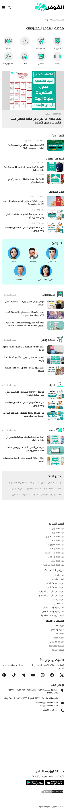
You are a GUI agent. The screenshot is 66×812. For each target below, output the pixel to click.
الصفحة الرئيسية (58, 20)
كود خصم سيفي (57, 540)
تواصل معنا (59, 634)
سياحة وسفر (48, 339)
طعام (52, 430)
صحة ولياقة (34, 482)
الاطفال (51, 482)
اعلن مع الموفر (57, 629)
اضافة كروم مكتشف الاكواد (52, 615)
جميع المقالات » (9, 294)
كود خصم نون (58, 528)
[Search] (9, 7)
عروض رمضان (58, 599)
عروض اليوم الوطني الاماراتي (51, 591)
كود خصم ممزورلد (56, 544)
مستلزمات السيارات (33, 488)
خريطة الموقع (58, 650)
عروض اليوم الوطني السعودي (51, 595)
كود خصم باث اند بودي (54, 536)
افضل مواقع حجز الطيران (53, 607)
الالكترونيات (48, 294)
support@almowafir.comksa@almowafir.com (47, 704)
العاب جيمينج (55, 494)
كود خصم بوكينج (57, 549)
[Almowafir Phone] (62, 711)
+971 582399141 (50, 710)
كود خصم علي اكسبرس (54, 553)
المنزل (43, 482)
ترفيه (10, 482)
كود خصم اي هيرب (56, 557)
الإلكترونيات (25, 494)
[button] (62, 675)
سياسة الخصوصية (56, 646)
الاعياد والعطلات (57, 579)
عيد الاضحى (59, 603)
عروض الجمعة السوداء (54, 583)
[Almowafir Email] (62, 704)
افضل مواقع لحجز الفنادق (53, 611)
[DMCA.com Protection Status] (33, 792)
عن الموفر (59, 625)
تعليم (45, 488)
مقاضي (15, 494)
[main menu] (3, 7)
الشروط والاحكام (57, 642)
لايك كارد (44, 494)
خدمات (58, 488)
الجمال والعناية (20, 482)
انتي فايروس (17, 488)
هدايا (51, 488)
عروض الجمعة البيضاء (54, 587)
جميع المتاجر (58, 575)
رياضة (58, 482)
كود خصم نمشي (57, 561)
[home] (49, 7)
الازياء (52, 385)
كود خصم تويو (58, 532)
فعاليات (35, 494)
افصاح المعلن (58, 638)
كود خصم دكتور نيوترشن (53, 565)
